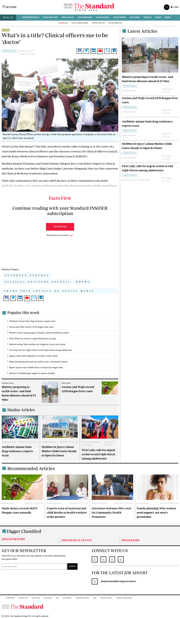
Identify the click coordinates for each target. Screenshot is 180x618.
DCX (57, 598)
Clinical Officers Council (38, 282)
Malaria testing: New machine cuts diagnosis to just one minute (37, 344)
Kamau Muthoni (27, 51)
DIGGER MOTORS (13, 539)
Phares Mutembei (100, 504)
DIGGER (167, 17)
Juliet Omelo (143, 504)
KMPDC (83, 282)
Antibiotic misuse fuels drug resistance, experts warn (32, 321)
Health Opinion (119, 17)
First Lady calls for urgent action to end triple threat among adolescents (40, 350)
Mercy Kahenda (10, 442)
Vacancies (48, 598)
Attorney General (27, 275)
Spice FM (99, 23)
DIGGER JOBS (131, 540)
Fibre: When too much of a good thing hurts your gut (32, 339)
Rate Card (36, 598)
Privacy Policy (106, 598)
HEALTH (8, 17)
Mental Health (68, 17)
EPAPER (158, 17)
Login (70, 235)
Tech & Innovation (85, 17)
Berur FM (116, 23)
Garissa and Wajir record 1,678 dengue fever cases (31, 327)
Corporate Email (82, 598)
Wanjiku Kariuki (130, 91)
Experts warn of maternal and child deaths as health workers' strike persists (67, 512)
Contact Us (23, 598)
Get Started (60, 226)
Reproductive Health (30, 17)
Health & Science (102, 17)
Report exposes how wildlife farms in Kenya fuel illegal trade (36, 368)
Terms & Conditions (124, 598)
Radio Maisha (81, 23)
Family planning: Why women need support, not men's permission (156, 512)
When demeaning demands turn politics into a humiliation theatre (38, 362)
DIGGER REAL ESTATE (77, 540)
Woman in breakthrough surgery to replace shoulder (32, 373)
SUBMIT (72, 566)
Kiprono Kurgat (50, 442)
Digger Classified (24, 531)
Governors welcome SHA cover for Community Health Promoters (111, 512)
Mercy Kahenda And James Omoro (137, 180)
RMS (94, 598)
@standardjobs (111, 581)
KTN (64, 23)
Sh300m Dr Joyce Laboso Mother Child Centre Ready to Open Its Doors (59, 451)
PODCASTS (147, 17)
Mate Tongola (9, 504)
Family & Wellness (50, 17)
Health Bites (135, 17)
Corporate (10, 598)
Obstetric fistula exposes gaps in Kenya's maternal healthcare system (39, 333)
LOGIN (175, 7)
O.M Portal (67, 598)
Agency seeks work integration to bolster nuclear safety (33, 356)
